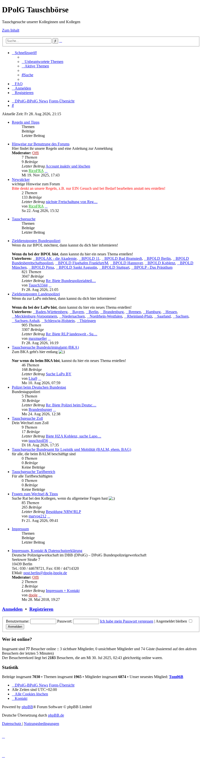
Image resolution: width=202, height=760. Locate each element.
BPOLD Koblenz (161, 263)
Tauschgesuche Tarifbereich (33, 472)
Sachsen (182, 316)
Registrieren (41, 609)
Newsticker (21, 179)
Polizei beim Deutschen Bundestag (39, 387)
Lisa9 (33, 378)
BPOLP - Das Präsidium (153, 267)
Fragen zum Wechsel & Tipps (35, 494)
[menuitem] (42, 61)
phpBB (27, 707)
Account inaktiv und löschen (68, 166)
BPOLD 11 (91, 258)
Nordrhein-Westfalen (106, 316)
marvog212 (37, 516)
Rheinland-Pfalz (139, 316)
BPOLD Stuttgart (115, 267)
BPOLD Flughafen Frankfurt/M (83, 263)
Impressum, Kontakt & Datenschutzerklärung (47, 551)
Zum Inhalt (10, 30)
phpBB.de (56, 715)
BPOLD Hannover (128, 263)
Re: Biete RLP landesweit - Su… (71, 334)
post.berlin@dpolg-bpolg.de (45, 573)
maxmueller (38, 338)
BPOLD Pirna (43, 267)
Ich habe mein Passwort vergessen (126, 621)
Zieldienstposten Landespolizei (36, 294)
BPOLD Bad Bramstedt (123, 258)
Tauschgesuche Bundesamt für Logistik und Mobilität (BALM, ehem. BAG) (71, 449)
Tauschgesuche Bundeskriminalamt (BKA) (45, 347)
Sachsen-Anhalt (27, 321)
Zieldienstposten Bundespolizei (36, 241)
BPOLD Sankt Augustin (78, 267)
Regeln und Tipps (25, 122)
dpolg (33, 595)
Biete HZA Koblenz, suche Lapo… (73, 436)
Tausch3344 (38, 285)
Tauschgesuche (23, 219)
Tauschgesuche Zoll (27, 418)
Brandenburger (40, 409)
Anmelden (12, 609)
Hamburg (153, 312)
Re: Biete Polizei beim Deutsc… (71, 405)
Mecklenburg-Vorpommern (36, 316)
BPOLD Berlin (159, 258)
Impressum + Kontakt (63, 591)
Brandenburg (113, 312)
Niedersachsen (73, 316)
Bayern (78, 312)
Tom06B (176, 677)
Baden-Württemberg (51, 312)
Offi (35, 153)
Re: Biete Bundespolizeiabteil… (71, 281)
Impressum (20, 529)
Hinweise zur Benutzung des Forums (40, 144)
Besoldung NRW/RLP (63, 512)
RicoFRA (36, 171)
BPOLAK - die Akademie (56, 258)
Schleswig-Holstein (59, 321)
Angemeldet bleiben (172, 621)
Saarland (164, 316)
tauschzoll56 (38, 440)
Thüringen (88, 321)
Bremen (135, 312)
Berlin (93, 312)
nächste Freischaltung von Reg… (72, 202)
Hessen (171, 312)
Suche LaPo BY (58, 374)
